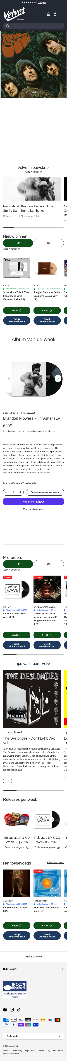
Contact (41, 1051)
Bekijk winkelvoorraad (17, 320)
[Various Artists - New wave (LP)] (16, 589)
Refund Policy (17, 1051)
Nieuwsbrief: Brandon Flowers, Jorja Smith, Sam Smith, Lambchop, (28, 208)
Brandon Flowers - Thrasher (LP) (32, 418)
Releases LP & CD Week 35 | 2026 (47, 840)
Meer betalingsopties (33, 509)
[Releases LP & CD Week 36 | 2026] (16, 819)
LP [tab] (18, 243)
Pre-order (33, 125)
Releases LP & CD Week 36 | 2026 (17, 840)
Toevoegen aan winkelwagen (45, 492)
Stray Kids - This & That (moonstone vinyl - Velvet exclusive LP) (16, 296)
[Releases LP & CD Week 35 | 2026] (47, 819)
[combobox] (33, 26)
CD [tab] (49, 243)
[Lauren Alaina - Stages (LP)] (16, 883)
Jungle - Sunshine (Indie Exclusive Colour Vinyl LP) (47, 296)
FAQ (48, 1051)
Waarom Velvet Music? (11, 1053)
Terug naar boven (33, 957)
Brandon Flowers (10, 413)
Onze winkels (58, 1051)
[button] (55, 14)
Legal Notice (30, 1051)
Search (6, 1051)
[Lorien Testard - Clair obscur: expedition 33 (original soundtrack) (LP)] (47, 589)
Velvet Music (14, 1046)
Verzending (28, 431)
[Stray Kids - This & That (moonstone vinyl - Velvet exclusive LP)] (16, 268)
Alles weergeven (33, 171)
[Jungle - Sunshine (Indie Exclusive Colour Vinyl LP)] (47, 268)
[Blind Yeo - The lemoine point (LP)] (47, 883)
